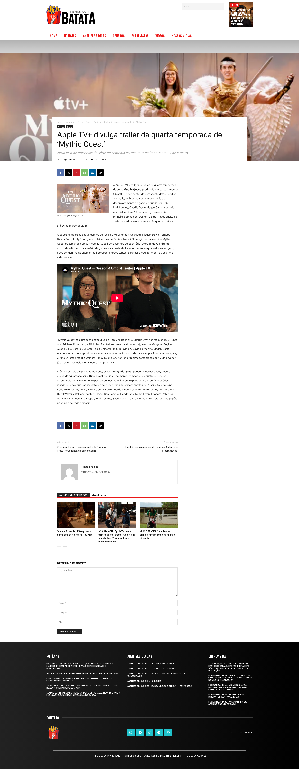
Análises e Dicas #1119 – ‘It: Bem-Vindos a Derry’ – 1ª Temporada (159, 686)
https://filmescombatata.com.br (95, 472)
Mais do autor (99, 495)
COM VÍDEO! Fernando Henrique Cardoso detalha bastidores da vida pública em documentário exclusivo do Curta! (83, 694)
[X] (68, 172)
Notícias (70, 121)
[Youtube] (140, 732)
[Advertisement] (162, 18)
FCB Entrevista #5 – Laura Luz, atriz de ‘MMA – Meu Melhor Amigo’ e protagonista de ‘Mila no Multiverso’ (230, 677)
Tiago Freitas (68, 159)
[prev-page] (59, 548)
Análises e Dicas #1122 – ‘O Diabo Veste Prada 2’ (151, 669)
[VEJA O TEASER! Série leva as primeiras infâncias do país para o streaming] (159, 515)
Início (59, 121)
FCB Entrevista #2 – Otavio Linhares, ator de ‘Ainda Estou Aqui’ (227, 703)
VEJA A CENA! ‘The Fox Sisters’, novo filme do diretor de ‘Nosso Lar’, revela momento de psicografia (240, 17)
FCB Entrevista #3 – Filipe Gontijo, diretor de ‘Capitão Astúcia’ (226, 696)
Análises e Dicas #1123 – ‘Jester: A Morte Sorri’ (151, 664)
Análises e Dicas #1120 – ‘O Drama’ (144, 681)
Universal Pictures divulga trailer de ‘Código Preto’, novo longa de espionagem (81, 449)
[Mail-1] (168, 732)
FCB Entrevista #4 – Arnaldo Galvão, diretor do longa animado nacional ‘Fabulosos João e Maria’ (227, 687)
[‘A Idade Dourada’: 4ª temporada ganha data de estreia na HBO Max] (76, 515)
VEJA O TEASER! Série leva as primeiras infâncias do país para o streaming (157, 534)
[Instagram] (131, 732)
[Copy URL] (100, 172)
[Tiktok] (149, 732)
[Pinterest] (76, 172)
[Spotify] (159, 732)
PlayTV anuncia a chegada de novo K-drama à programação (151, 449)
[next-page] (65, 548)
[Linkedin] (92, 172)
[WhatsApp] (84, 172)
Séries (80, 121)
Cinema (235, 4)
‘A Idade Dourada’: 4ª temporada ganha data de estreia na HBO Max (82, 673)
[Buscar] (221, 6)
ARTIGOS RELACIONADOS (73, 495)
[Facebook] (60, 172)
